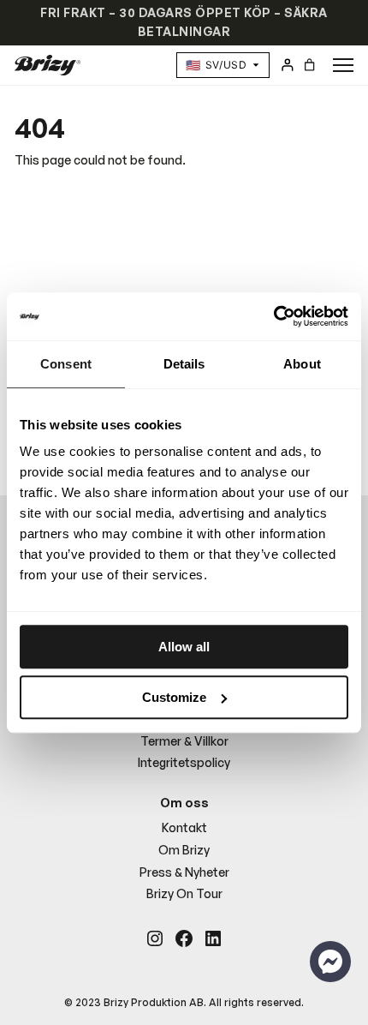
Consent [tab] (66, 364)
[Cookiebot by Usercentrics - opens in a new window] (273, 316)
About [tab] (302, 364)
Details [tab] (184, 364)
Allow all (184, 646)
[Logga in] (287, 65)
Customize (174, 697)
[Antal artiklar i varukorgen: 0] (308, 65)
